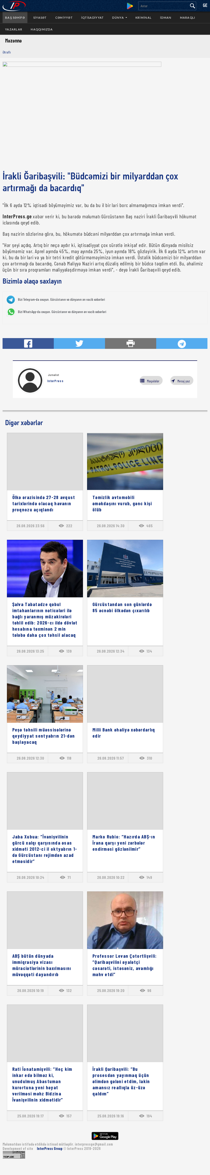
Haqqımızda (42, 29)
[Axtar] (192, 6)
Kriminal (143, 17)
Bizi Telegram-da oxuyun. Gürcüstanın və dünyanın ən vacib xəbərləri (61, 299)
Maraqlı (187, 17)
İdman (165, 17)
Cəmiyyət (64, 17)
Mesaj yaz (183, 381)
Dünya (118, 17)
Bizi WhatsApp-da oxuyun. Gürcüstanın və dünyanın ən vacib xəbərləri (62, 312)
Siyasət (40, 17)
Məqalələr (153, 381)
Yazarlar (13, 29)
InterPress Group (50, 1148)
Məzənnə (13, 40)
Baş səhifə (15, 17)
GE (205, 5)
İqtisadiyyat (92, 17)
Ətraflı (7, 52)
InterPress (55, 381)
